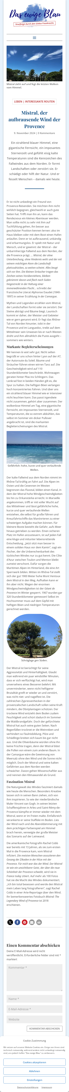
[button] (10, 922)
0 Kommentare (46, 133)
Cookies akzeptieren (34, 1062)
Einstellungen (34, 1080)
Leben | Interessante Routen (34, 101)
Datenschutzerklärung (27, 1087)
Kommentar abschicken (44, 1028)
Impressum (47, 1087)
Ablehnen (34, 1071)
